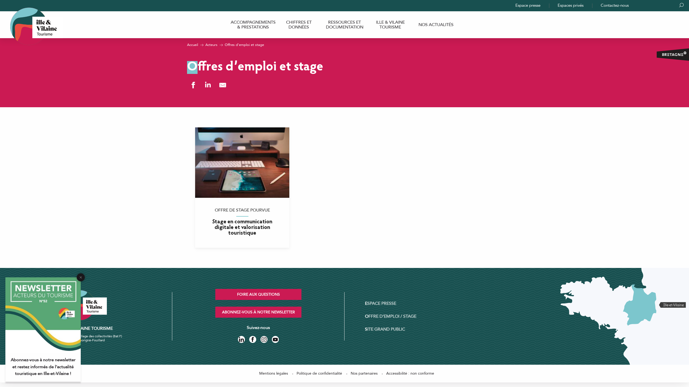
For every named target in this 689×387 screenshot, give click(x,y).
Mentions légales (273, 373)
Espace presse (527, 5)
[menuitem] (253, 25)
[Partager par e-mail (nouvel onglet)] (223, 85)
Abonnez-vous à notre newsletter (258, 312)
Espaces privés (570, 5)
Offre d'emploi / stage (390, 316)
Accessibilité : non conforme (410, 373)
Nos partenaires (364, 373)
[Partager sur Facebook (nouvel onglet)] (193, 85)
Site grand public (385, 329)
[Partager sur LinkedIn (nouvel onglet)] (208, 85)
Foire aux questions (258, 294)
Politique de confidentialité (319, 373)
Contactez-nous (615, 5)
